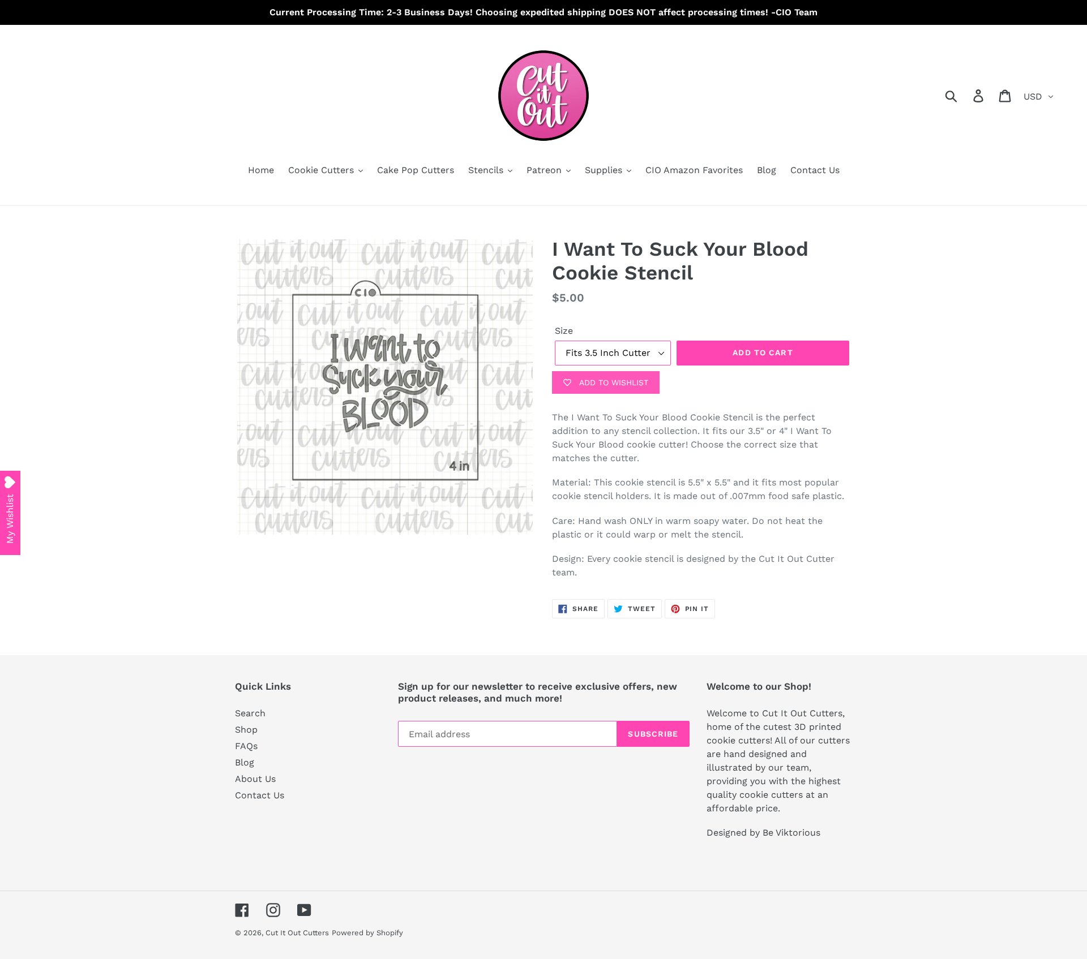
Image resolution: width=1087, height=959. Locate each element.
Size (564, 330)
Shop (246, 729)
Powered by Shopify (367, 932)
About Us (255, 778)
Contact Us (259, 795)
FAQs (246, 746)
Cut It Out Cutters (297, 932)
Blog (244, 762)
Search (250, 713)
